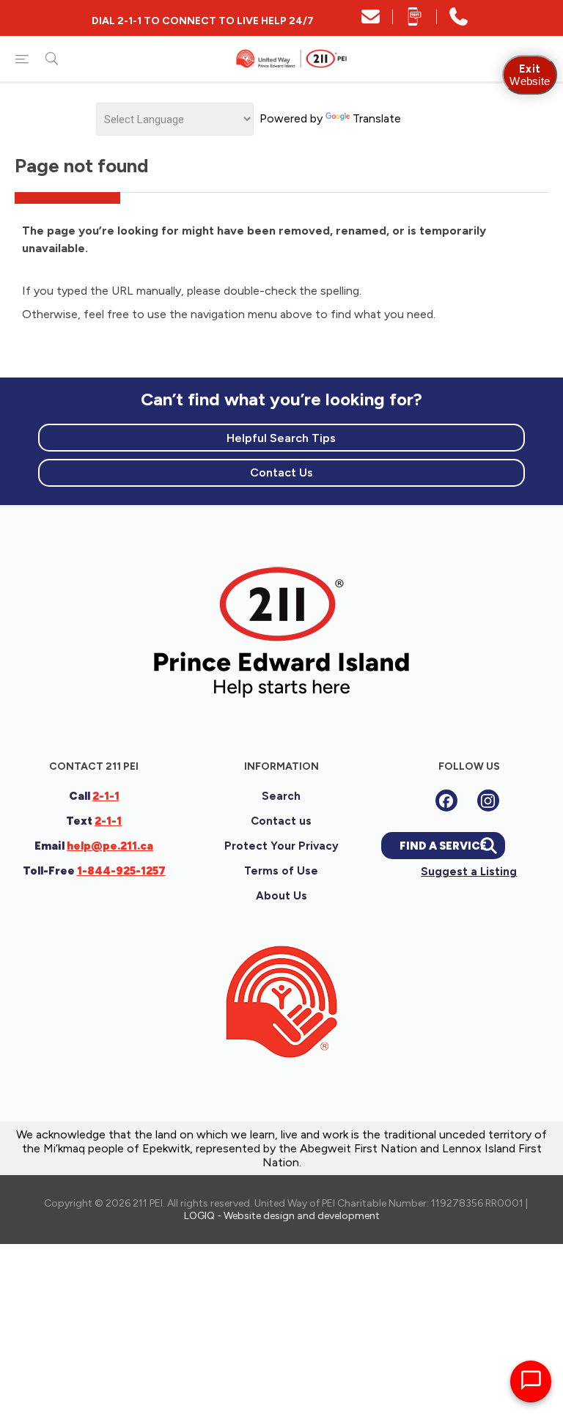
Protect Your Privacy (281, 846)
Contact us (281, 821)
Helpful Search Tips (281, 438)
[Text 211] (414, 22)
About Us (281, 895)
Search (281, 796)
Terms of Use (281, 870)
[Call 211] (458, 22)
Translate (377, 118)
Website (529, 74)
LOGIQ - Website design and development (282, 1216)
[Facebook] (446, 800)
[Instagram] (488, 800)
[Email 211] (370, 22)
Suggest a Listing (469, 871)
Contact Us (281, 472)
